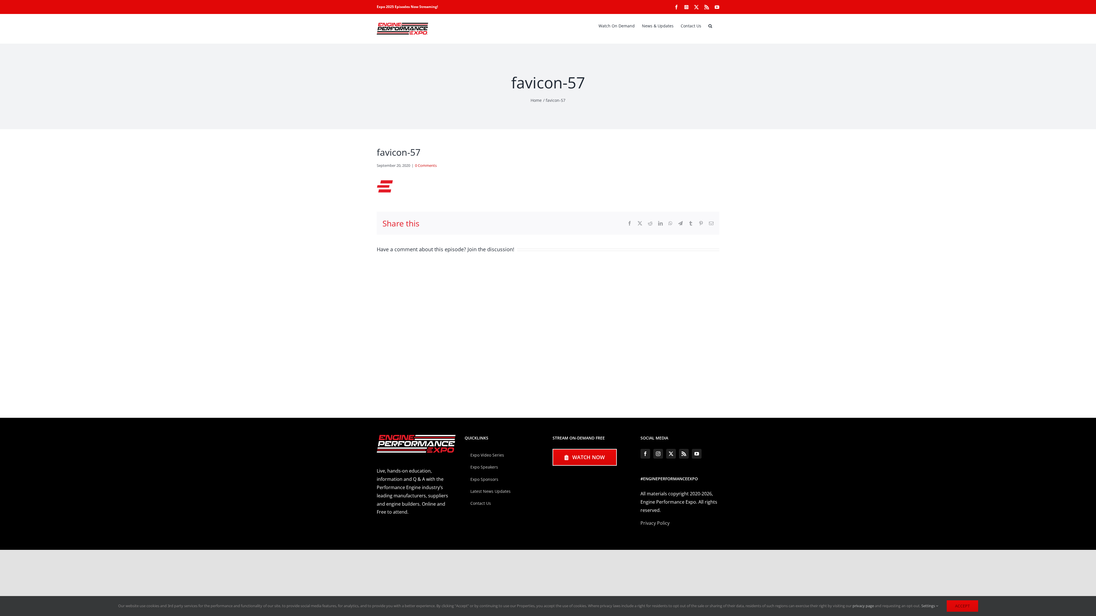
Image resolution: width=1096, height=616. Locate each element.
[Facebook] (645, 454)
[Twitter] (671, 454)
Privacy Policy (655, 523)
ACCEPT (962, 606)
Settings (928, 605)
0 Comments (426, 165)
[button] (710, 26)
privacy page (863, 605)
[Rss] (684, 454)
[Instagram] (658, 454)
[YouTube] (697, 454)
